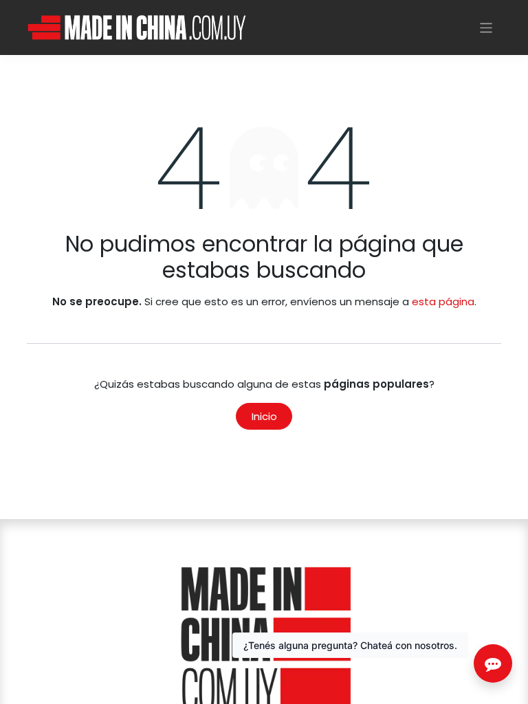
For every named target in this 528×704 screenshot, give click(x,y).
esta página (443, 301)
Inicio (264, 416)
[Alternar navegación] (486, 27)
